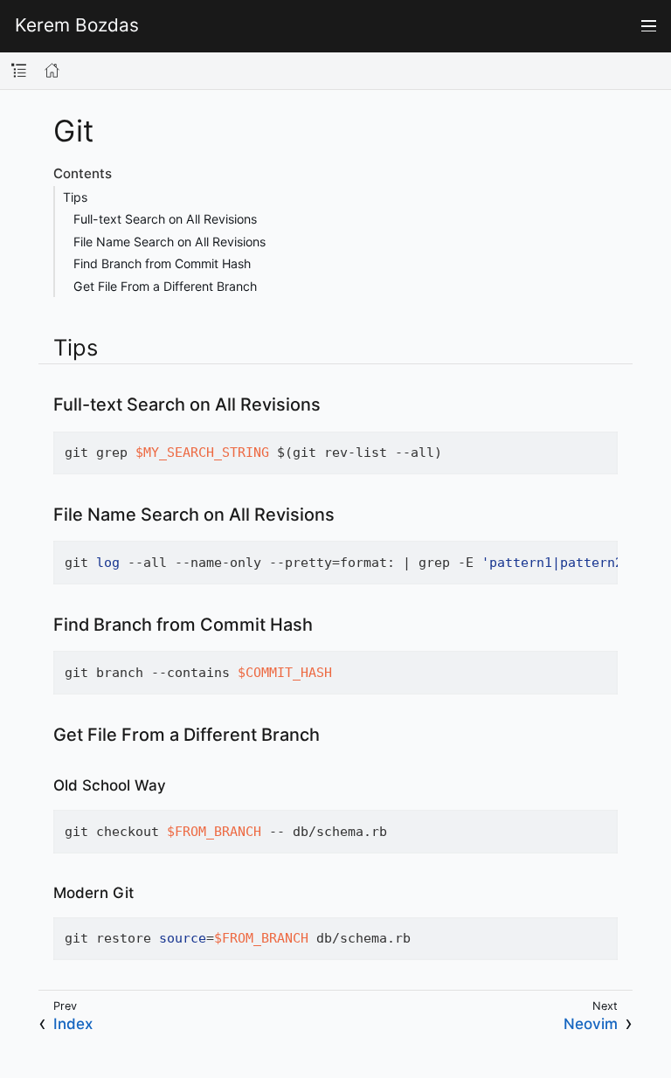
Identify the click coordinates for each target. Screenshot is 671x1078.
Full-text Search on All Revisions (165, 218)
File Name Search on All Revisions (169, 241)
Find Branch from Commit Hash (162, 263)
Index (73, 1024)
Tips (75, 197)
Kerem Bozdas (77, 26)
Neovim (591, 1024)
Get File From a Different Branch (165, 286)
